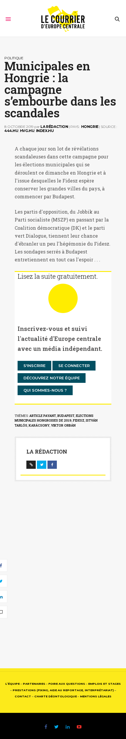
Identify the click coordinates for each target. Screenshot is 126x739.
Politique (13, 58)
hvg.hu (27, 130)
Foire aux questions (66, 683)
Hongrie (89, 126)
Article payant (42, 415)
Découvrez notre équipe (51, 378)
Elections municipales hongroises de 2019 (54, 418)
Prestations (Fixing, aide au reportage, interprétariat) (63, 690)
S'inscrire (34, 365)
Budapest (65, 415)
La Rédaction (54, 126)
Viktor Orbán (63, 425)
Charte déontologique (55, 696)
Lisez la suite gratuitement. (58, 276)
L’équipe (12, 683)
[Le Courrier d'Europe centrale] (63, 19)
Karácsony (39, 425)
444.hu (11, 130)
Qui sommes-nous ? (45, 390)
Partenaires (34, 683)
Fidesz (78, 420)
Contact (23, 696)
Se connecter (74, 365)
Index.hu (45, 130)
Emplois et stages (104, 683)
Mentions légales (95, 696)
